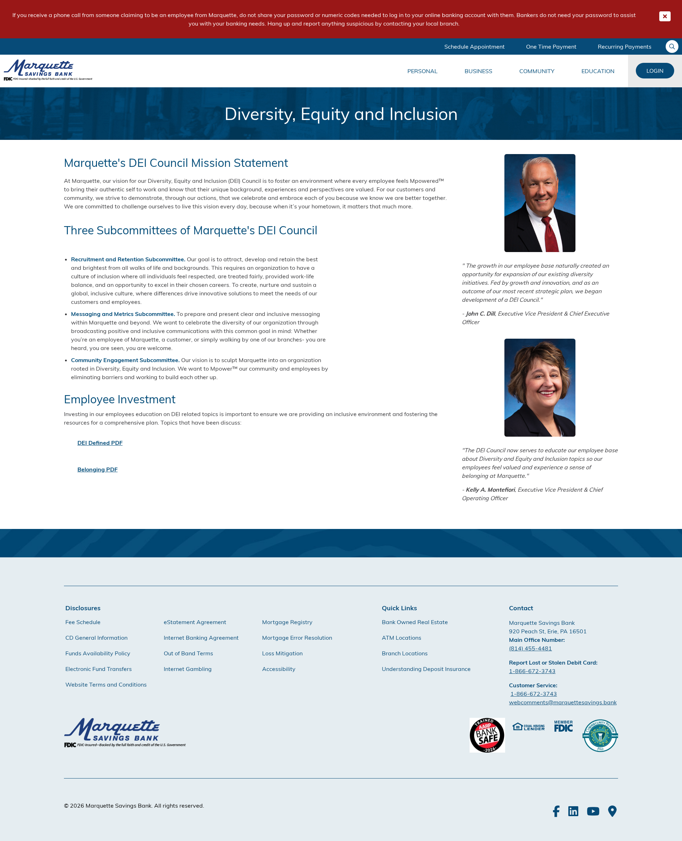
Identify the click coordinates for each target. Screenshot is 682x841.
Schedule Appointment (474, 46)
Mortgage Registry (287, 622)
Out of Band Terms (188, 653)
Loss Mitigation (282, 653)
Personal (422, 71)
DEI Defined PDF (100, 442)
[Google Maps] (612, 811)
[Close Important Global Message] (664, 16)
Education (598, 71)
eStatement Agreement (195, 622)
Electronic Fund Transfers (98, 668)
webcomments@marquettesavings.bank (563, 702)
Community (536, 71)
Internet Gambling (188, 668)
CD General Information (96, 637)
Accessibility (279, 668)
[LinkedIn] (573, 811)
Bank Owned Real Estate (415, 622)
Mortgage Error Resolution (297, 637)
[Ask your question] (672, 46)
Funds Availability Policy (97, 653)
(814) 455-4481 (530, 648)
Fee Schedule (83, 622)
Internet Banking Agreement (201, 637)
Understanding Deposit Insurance (426, 668)
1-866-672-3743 (532, 671)
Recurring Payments (624, 46)
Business (478, 71)
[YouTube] (593, 811)
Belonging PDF (97, 469)
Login (655, 70)
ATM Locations (401, 637)
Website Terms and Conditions (106, 684)
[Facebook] (556, 811)
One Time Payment (551, 46)
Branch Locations (405, 653)
